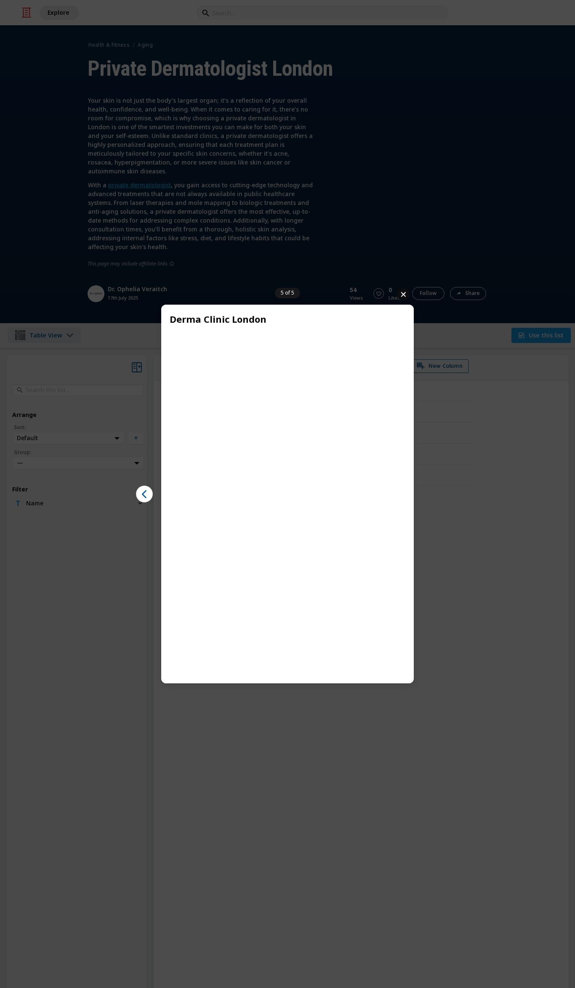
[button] (144, 494)
